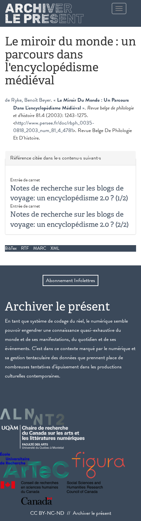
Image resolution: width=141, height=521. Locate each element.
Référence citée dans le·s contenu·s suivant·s (55, 158)
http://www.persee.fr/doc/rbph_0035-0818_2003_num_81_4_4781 (53, 126)
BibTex (11, 248)
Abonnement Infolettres (70, 280)
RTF (25, 248)
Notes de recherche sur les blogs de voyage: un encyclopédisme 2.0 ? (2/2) (69, 219)
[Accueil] (44, 13)
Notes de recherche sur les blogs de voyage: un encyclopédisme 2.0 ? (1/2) (69, 193)
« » (71, 104)
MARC (39, 248)
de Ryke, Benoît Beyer (28, 100)
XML (54, 248)
